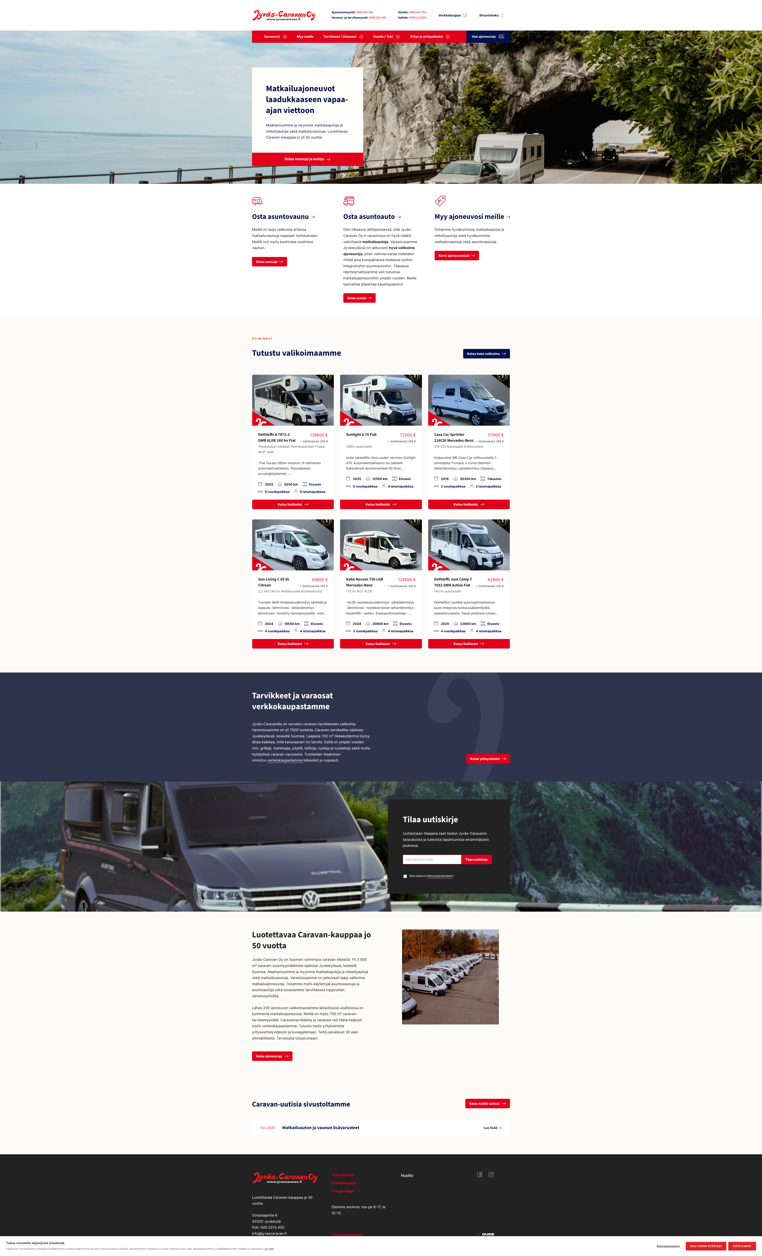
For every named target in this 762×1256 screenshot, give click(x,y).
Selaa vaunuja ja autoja (304, 159)
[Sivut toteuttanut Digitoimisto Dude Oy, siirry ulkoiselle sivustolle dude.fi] (485, 1235)
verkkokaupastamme (285, 760)
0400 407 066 (364, 12)
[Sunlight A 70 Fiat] (381, 400)
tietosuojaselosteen (440, 876)
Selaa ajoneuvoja (269, 1056)
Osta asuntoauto (369, 217)
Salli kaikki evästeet (706, 1246)
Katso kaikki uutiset (485, 1104)
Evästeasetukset (668, 1246)
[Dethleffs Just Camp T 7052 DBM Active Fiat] (469, 544)
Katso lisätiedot (290, 504)
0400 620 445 (377, 18)
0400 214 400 (417, 18)
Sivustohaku (489, 15)
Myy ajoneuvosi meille (469, 217)
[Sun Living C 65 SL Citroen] (293, 544)
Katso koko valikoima (483, 354)
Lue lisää (269, 1248)
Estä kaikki (742, 1246)
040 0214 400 (272, 1227)
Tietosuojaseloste (347, 1235)
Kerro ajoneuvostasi (454, 256)
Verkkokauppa (449, 15)
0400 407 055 (417, 12)
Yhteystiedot (342, 1175)
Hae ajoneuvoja (484, 36)
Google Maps (343, 1191)
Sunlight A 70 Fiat (361, 434)
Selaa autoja (356, 298)
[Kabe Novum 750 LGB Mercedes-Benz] (381, 544)
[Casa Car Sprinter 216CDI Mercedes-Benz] (469, 400)
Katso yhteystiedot (485, 759)
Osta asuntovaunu (280, 217)
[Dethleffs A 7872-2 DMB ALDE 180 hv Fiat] (293, 400)
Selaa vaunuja (267, 262)
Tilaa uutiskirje (476, 859)
